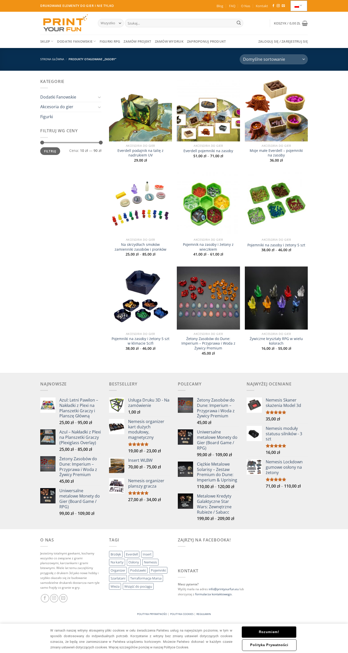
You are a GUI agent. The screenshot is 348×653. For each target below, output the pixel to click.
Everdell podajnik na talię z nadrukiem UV (140, 153)
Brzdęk (116, 554)
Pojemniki (158, 570)
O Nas (245, 6)
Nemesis (150, 562)
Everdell (132, 554)
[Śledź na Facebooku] (273, 6)
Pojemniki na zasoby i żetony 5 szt (276, 245)
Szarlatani (118, 578)
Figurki (46, 116)
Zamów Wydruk (169, 41)
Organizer (118, 570)
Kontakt (262, 6)
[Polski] (299, 6)
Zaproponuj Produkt (206, 41)
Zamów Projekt (137, 41)
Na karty (117, 562)
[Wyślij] (238, 23)
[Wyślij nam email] (283, 6)
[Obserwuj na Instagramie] (278, 6)
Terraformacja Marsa (146, 578)
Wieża (115, 586)
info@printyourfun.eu (224, 589)
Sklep (45, 41)
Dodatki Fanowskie (74, 41)
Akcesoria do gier (56, 107)
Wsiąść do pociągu (138, 586)
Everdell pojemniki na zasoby (208, 151)
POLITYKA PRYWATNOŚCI (152, 614)
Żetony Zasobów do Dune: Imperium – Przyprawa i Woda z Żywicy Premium (208, 343)
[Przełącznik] (99, 97)
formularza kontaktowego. (213, 594)
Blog (220, 6)
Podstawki (138, 570)
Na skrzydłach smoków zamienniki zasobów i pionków (140, 247)
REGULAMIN (203, 614)
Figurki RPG (110, 41)
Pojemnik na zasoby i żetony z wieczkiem (208, 247)
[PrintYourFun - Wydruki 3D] (65, 23)
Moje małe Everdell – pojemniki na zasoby (276, 153)
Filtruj (50, 151)
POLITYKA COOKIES (181, 614)
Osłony (133, 562)
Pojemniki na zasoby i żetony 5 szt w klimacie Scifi (140, 341)
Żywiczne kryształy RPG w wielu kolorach (276, 341)
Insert (147, 554)
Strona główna (52, 59)
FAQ (232, 6)
